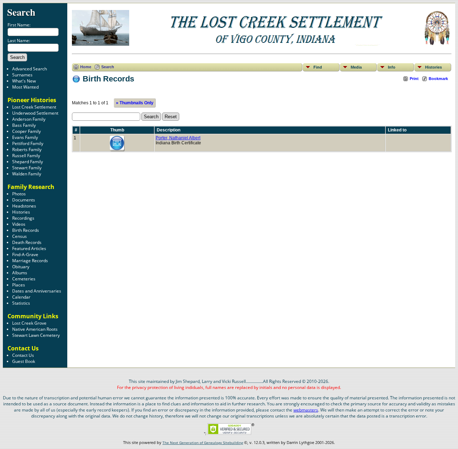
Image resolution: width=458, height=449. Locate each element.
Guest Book (23, 361)
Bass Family (24, 125)
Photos (19, 194)
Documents (23, 200)
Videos (18, 224)
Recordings (23, 218)
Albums (19, 273)
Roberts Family (27, 149)
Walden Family (26, 174)
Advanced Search (29, 69)
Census (19, 236)
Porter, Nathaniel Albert (178, 137)
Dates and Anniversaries (36, 291)
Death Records (27, 242)
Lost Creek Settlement (34, 107)
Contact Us (23, 355)
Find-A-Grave (25, 254)
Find (317, 67)
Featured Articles (29, 248)
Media (356, 67)
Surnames (22, 75)
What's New (24, 81)
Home (85, 67)
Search (21, 12)
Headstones (24, 206)
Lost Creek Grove (29, 323)
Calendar (21, 297)
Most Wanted (25, 87)
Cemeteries (23, 279)
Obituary (20, 267)
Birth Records (25, 230)
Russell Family (26, 156)
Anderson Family (28, 119)
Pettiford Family (27, 143)
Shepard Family (27, 162)
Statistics (21, 303)
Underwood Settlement (35, 113)
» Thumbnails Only (135, 102)
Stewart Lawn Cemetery (36, 335)
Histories (21, 212)
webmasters (305, 410)
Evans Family (25, 137)
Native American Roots (35, 329)
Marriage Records (30, 261)
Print (414, 78)
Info (391, 67)
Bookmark (438, 78)
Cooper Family (26, 131)
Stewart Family (27, 168)
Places (18, 285)
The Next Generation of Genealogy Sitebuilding (202, 442)
